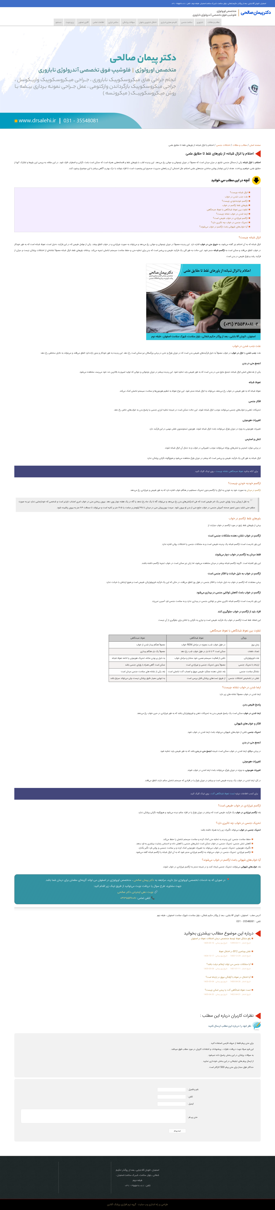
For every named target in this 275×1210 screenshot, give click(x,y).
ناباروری (200, 22)
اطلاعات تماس (98, 22)
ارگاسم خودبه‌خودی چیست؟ (235, 201)
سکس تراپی (113, 22)
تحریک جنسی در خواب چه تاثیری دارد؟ (229, 223)
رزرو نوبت (70, 22)
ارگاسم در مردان (253, 490)
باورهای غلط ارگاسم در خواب (235, 205)
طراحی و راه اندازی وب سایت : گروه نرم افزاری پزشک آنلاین (137, 1204)
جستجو (58, 22)
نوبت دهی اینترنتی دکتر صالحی (135, 892)
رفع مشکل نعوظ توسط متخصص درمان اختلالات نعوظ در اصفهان (221, 939)
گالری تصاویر (83, 22)
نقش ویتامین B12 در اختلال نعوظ (235, 951)
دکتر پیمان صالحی (144, 880)
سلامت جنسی (186, 22)
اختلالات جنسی (223, 145)
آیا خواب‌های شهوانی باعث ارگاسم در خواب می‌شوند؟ (223, 227)
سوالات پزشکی (129, 22)
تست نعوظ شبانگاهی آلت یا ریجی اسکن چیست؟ (228, 990)
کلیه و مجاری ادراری (169, 22)
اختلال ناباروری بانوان (147, 22)
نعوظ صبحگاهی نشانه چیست (229, 471)
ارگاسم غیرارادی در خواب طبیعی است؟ (230, 218)
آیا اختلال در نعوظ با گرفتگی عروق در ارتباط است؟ (228, 977)
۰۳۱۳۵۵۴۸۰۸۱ (128, 898)
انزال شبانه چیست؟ (239, 193)
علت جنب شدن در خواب (236, 197)
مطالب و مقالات (214, 22)
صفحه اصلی (255, 145)
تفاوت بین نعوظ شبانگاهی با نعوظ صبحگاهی (227, 210)
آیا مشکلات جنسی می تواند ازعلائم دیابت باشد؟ (229, 964)
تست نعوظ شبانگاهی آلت (223, 794)
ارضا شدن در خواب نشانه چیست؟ (232, 214)
